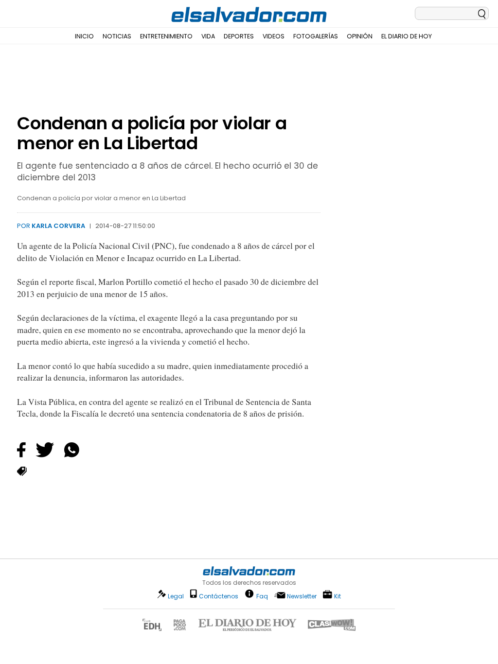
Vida (208, 36)
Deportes (239, 36)
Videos (274, 36)
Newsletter (302, 596)
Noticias (117, 36)
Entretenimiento (166, 36)
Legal (176, 596)
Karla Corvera (58, 225)
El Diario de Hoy (406, 36)
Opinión (360, 36)
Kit (337, 595)
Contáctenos (218, 596)
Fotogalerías (315, 36)
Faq (262, 595)
